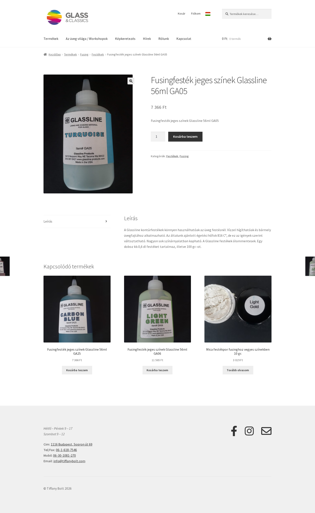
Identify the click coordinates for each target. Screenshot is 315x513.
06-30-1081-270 (64, 455)
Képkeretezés (125, 38)
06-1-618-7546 (66, 450)
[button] (131, 81)
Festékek (98, 54)
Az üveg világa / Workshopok (87, 38)
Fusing (84, 54)
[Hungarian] (208, 14)
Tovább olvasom (238, 370)
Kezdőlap (55, 54)
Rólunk (163, 38)
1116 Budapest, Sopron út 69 (71, 444)
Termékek (51, 38)
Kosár (181, 13)
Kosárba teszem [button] (77, 370)
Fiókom (196, 13)
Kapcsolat (183, 38)
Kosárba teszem (185, 136)
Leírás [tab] (48, 221)
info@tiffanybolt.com (69, 461)
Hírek (147, 38)
